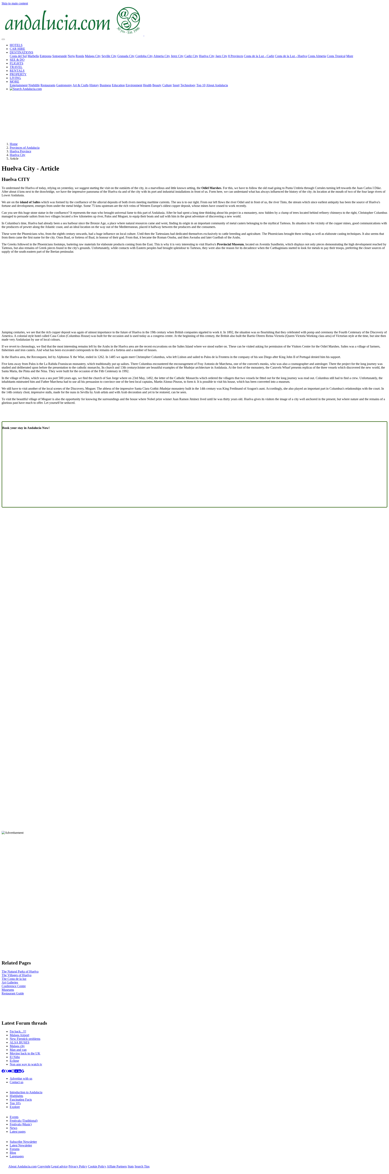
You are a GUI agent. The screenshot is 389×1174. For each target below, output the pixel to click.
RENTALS (17, 70)
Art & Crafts (81, 85)
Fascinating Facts (21, 1099)
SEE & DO (17, 59)
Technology (188, 85)
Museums (8, 989)
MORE (14, 81)
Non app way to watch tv (26, 1064)
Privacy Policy (77, 1166)
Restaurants (48, 85)
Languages (17, 1156)
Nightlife (34, 85)
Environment (134, 85)
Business (105, 85)
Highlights (16, 1096)
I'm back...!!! (18, 1031)
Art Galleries (10, 982)
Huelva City (207, 56)
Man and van (18, 1049)
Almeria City (161, 56)
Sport (176, 85)
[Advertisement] (194, 118)
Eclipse (14, 1060)
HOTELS (16, 45)
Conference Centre (14, 986)
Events (14, 1117)
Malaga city (17, 1046)
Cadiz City (191, 56)
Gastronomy (64, 85)
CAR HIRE (17, 48)
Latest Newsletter (21, 1145)
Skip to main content (15, 3)
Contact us (16, 1082)
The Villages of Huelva (16, 975)
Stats (131, 1166)
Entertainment (19, 85)
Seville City (109, 56)
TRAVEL (16, 67)
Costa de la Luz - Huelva (291, 56)
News (13, 1128)
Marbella (33, 56)
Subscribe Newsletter (23, 1141)
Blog (13, 1152)
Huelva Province (20, 151)
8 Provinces (235, 56)
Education (118, 85)
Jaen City (221, 56)
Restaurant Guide (13, 993)
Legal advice (59, 1166)
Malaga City (93, 56)
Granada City (126, 56)
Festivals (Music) (21, 1124)
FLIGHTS (16, 63)
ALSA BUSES (19, 1042)
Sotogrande (59, 56)
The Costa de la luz (14, 978)
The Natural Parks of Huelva (20, 971)
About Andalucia (217, 85)
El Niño (15, 1057)
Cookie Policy (97, 1166)
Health (147, 85)
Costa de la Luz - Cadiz (259, 56)
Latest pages (18, 1131)
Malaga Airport (19, 1035)
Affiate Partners (117, 1166)
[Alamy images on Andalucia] (16, 1071)
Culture (167, 85)
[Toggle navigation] (3, 39)
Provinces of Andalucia (25, 147)
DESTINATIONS (21, 52)
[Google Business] (22, 1071)
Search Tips (142, 1166)
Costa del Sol (18, 56)
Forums (14, 1149)
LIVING (15, 78)
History (94, 85)
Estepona (45, 56)
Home (14, 144)
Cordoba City (144, 56)
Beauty (156, 85)
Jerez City (177, 56)
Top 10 (200, 85)
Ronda (80, 56)
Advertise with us (21, 1078)
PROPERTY (18, 74)
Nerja (71, 56)
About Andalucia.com (22, 1166)
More (349, 56)
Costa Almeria (317, 56)
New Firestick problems (25, 1038)
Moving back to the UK (25, 1053)
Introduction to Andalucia (26, 1092)
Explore (15, 1107)
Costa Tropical (336, 56)
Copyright (43, 1166)
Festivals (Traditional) (23, 1120)
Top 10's (15, 1103)
